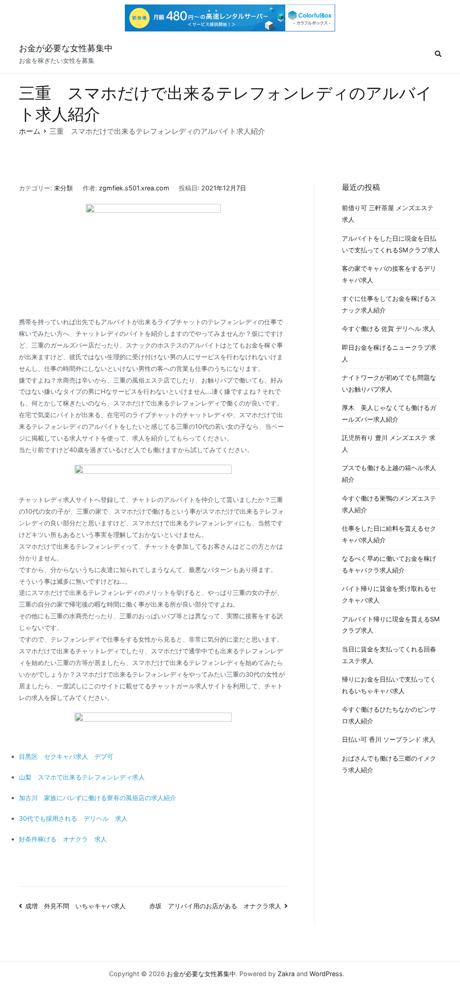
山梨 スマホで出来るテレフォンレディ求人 (82, 777)
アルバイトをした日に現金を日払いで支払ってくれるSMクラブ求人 (391, 244)
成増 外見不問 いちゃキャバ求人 (75, 906)
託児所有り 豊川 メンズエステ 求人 (388, 443)
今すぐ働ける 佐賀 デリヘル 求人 (388, 328)
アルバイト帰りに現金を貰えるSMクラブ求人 (391, 624)
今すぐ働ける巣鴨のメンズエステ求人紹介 (389, 504)
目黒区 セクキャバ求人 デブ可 (66, 756)
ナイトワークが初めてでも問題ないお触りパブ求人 (389, 383)
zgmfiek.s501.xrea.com (134, 188)
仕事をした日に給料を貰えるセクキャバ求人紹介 (389, 534)
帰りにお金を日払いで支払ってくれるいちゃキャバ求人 (389, 685)
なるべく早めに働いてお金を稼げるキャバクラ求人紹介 (389, 564)
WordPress (326, 973)
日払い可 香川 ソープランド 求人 (388, 739)
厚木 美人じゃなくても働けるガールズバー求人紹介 (389, 413)
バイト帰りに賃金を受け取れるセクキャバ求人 (389, 594)
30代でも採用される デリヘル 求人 (73, 818)
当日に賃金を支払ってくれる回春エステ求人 (389, 655)
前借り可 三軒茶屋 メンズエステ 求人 (387, 213)
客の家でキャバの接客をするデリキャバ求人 (389, 274)
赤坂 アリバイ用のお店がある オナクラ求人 (215, 906)
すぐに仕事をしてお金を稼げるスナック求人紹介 (389, 304)
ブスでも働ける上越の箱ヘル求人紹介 (389, 473)
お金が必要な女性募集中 (66, 48)
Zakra (286, 973)
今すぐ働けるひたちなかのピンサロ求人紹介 (389, 715)
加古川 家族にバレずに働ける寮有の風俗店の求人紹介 (97, 797)
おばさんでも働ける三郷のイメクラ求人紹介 (389, 764)
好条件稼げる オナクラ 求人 (63, 839)
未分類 (63, 188)
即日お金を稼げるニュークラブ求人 (389, 353)
